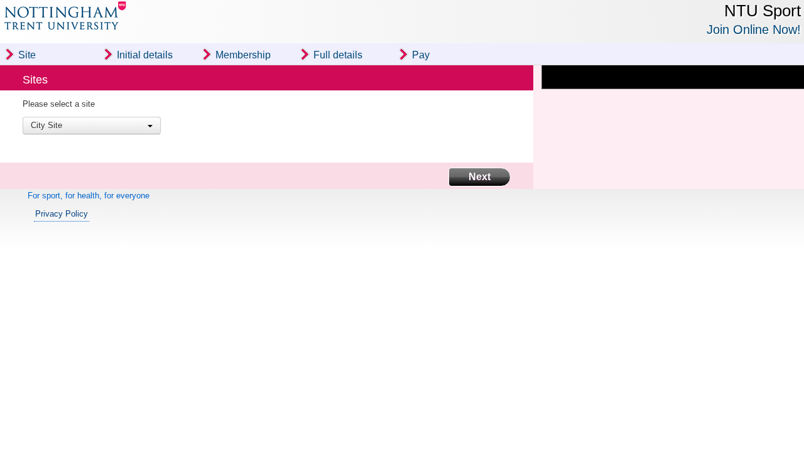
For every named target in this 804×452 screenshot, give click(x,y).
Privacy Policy (61, 213)
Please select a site (59, 104)
